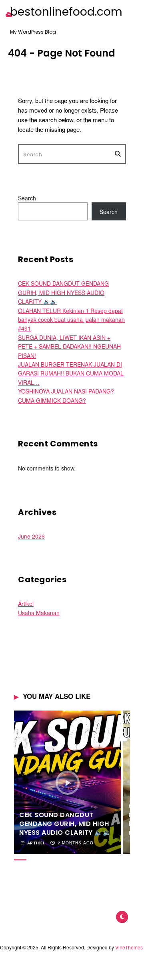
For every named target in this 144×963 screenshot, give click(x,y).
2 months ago (76, 843)
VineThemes (129, 947)
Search (27, 198)
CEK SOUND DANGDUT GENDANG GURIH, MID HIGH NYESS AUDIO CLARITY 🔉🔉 (63, 292)
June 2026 (31, 536)
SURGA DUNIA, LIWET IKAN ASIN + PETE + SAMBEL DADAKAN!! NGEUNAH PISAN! (69, 346)
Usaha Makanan (39, 613)
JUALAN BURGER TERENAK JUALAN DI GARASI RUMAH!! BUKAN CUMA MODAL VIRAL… (71, 373)
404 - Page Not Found (61, 53)
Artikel (26, 604)
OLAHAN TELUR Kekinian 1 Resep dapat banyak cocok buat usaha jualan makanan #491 (71, 320)
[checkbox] (122, 917)
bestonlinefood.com (66, 12)
